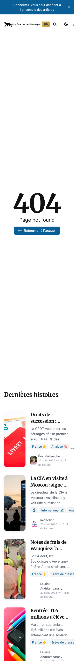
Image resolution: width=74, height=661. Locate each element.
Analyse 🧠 (59, 446)
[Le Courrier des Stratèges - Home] (27, 24)
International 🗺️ (52, 510)
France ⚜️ (39, 446)
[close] (69, 7)
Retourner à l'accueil (40, 230)
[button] (55, 24)
